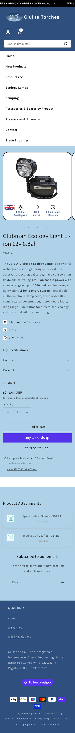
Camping (12, 98)
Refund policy (24, 718)
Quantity (8, 404)
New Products (16, 66)
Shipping (20, 398)
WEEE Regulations (19, 636)
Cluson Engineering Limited (35, 713)
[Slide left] (28, 227)
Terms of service (61, 718)
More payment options (37, 447)
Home (10, 56)
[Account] (8, 32)
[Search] (65, 43)
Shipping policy (26, 724)
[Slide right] (46, 227)
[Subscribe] (62, 582)
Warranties (15, 627)
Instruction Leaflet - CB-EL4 (41, 535)
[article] (37, 288)
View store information (22, 469)
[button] (37, 350)
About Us (14, 618)
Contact (11, 130)
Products (12, 77)
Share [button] (11, 382)
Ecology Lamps (17, 88)
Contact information (49, 724)
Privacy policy (42, 718)
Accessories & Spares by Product (30, 108)
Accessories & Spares (21, 119)
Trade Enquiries (17, 140)
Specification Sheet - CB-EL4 (41, 516)
